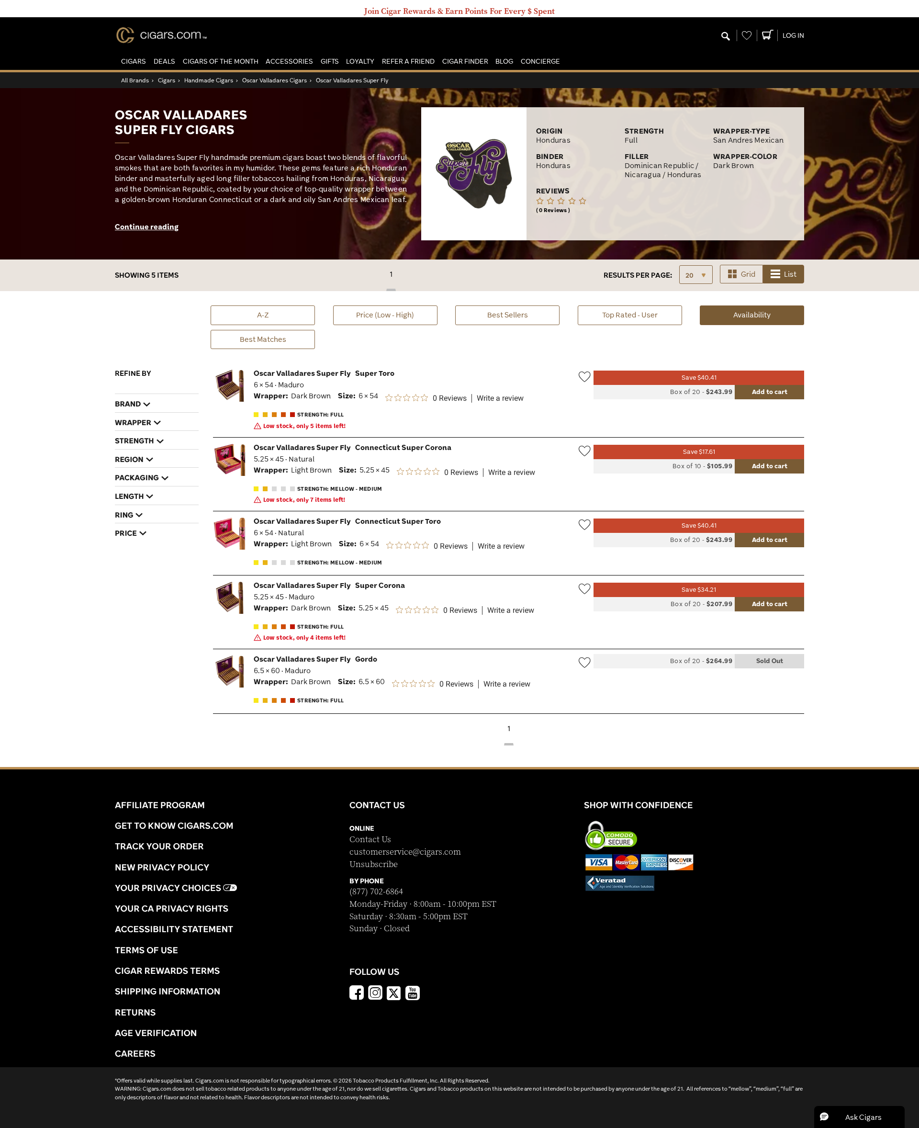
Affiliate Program (160, 805)
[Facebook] (356, 994)
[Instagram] (375, 994)
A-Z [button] (263, 314)
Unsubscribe (373, 864)
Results (638, 275)
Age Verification (156, 1032)
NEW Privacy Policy (162, 867)
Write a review (500, 398)
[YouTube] (412, 994)
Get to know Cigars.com (174, 825)
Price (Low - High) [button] (385, 314)
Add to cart (769, 391)
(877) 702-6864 (376, 891)
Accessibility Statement (174, 929)
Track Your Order (159, 846)
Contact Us (370, 839)
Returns (135, 1012)
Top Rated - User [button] (630, 314)
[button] (133, 61)
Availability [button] (768, 314)
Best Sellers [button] (507, 314)
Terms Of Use (146, 950)
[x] (394, 992)
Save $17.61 (699, 452)
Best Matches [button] (263, 339)
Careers (135, 1053)
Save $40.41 (699, 377)
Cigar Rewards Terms (167, 970)
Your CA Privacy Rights (171, 908)
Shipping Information (167, 991)
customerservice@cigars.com (405, 851)
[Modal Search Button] (725, 37)
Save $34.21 (699, 590)
